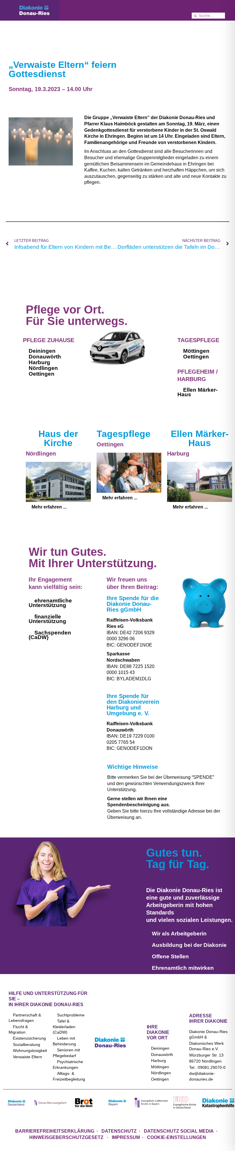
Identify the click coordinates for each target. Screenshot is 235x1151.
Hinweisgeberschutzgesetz (67, 1137)
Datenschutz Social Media (179, 1131)
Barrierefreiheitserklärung (54, 1131)
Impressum (126, 1137)
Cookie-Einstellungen (176, 1137)
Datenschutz (119, 1131)
